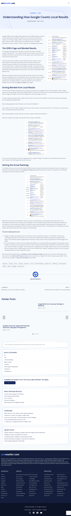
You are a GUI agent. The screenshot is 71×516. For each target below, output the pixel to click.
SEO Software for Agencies (22, 474)
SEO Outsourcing (33, 474)
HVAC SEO (59, 481)
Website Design (20, 485)
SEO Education (62, 263)
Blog (2, 487)
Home (2, 474)
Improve (26, 263)
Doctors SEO (60, 495)
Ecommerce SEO (48, 481)
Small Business (7, 371)
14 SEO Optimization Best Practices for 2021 (15, 419)
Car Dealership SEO (48, 491)
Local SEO (6, 364)
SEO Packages (19, 478)
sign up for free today (22, 257)
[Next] (67, 317)
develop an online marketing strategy (32, 254)
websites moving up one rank (31, 170)
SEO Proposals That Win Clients (11, 396)
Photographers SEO (62, 478)
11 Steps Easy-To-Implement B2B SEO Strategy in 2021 (17, 421)
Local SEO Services (20, 483)
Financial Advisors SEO (62, 483)
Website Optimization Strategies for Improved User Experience (19, 439)
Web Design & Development (11, 366)
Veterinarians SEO (61, 489)
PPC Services (19, 489)
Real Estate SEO (61, 474)
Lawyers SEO (47, 476)
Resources (3, 485)
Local (31, 263)
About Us (3, 478)
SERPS (4, 266)
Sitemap (45, 509)
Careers (3, 489)
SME (9, 266)
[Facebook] (37, 513)
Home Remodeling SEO (62, 485)
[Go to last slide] (4, 317)
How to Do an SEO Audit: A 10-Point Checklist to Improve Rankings (20, 417)
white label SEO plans (18, 256)
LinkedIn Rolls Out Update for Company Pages (57, 288)
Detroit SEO (32, 491)
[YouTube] (41, 513)
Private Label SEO (33, 476)
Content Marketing (8, 359)
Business (5, 263)
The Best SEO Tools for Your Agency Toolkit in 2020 (16, 415)
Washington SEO (33, 489)
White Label (21, 266)
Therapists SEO (60, 493)
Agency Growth (8, 362)
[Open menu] (68, 3)
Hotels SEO (47, 495)
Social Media (19, 487)
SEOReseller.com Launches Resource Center (13, 288)
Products (3, 481)
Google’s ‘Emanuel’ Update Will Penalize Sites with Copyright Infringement (16, 326)
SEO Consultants (33, 483)
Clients (11, 263)
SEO (39, 13)
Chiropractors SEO (48, 489)
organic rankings (21, 82)
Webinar (3, 483)
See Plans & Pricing (9, 382)
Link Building (32, 478)
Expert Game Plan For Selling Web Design (14, 402)
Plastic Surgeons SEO (62, 476)
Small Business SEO (48, 474)
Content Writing (20, 495)
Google (21, 263)
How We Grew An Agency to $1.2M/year (14, 394)
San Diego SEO (32, 493)
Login (2, 497)
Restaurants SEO (48, 493)
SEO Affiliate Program (34, 481)
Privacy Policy (28, 509)
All (4, 355)
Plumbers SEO (60, 487)
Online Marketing (39, 263)
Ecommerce (7, 369)
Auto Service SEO (48, 487)
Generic (33, 13)
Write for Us (4, 495)
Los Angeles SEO (33, 485)
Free (15, 263)
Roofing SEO (60, 491)
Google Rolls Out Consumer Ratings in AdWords (51, 305)
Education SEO (47, 485)
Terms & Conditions (37, 509)
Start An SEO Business (9, 400)
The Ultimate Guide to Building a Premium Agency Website (18, 436)
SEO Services (19, 476)
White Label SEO (20, 481)
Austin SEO (31, 495)
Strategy (14, 266)
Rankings (55, 263)
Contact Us (3, 491)
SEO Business (4, 493)
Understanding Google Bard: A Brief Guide (14, 441)
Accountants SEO (48, 478)
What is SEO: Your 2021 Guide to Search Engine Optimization (18, 413)
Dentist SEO (47, 483)
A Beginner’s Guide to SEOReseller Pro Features (15, 434)
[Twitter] (30, 513)
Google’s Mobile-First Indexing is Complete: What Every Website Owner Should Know (24, 432)
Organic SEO (48, 263)
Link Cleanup (19, 491)
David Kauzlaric (32, 21)
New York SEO (32, 487)
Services (3, 476)
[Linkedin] (34, 513)
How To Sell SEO (8, 398)
